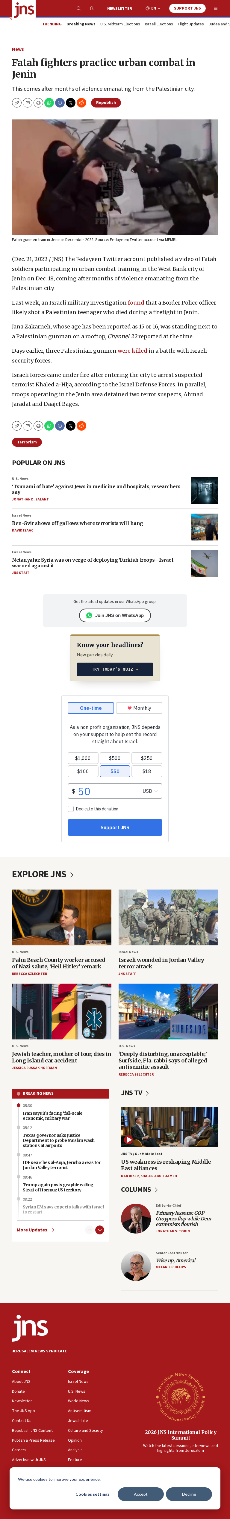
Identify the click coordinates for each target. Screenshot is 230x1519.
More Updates (32, 1230)
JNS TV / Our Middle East (141, 1153)
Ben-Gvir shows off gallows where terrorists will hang (77, 523)
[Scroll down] (99, 1229)
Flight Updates (191, 24)
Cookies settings (92, 1494)
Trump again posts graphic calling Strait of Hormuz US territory (58, 1187)
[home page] (23, 10)
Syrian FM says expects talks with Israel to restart (63, 1209)
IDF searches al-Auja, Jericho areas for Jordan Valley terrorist (62, 1165)
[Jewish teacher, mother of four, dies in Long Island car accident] (61, 1011)
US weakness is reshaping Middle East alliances (166, 1165)
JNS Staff (20, 572)
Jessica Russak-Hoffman (34, 1067)
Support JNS (187, 8)
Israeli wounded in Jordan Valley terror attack (161, 963)
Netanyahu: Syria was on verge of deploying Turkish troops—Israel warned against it (92, 563)
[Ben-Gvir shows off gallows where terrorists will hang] (204, 527)
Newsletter (119, 9)
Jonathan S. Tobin (173, 1231)
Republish (106, 103)
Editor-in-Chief (168, 1205)
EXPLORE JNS (40, 874)
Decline (189, 1494)
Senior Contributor (172, 1253)
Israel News (21, 515)
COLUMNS (136, 1189)
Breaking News (38, 1093)
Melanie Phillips (171, 1267)
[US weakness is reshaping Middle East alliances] (169, 1127)
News (18, 49)
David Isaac (22, 530)
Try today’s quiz (115, 669)
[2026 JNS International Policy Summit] (180, 1397)
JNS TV (132, 1093)
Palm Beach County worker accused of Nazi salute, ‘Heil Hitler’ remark (58, 963)
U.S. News (20, 478)
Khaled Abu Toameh (158, 1176)
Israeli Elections (159, 24)
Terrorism (27, 442)
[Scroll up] (89, 1229)
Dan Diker (130, 1176)
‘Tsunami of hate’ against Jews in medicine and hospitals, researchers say (96, 489)
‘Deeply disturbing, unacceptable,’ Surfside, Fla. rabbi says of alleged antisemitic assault (163, 1060)
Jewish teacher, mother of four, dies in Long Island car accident (61, 1057)
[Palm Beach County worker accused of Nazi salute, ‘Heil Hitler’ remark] (61, 917)
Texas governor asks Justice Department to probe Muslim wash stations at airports (59, 1140)
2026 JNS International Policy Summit (181, 1435)
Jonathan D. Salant (30, 499)
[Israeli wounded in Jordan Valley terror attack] (168, 917)
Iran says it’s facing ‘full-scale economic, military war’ (53, 1116)
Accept (141, 1494)
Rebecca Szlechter (29, 973)
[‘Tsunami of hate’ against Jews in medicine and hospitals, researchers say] (204, 490)
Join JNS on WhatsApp (119, 615)
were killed (132, 350)
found (136, 302)
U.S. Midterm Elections (120, 24)
